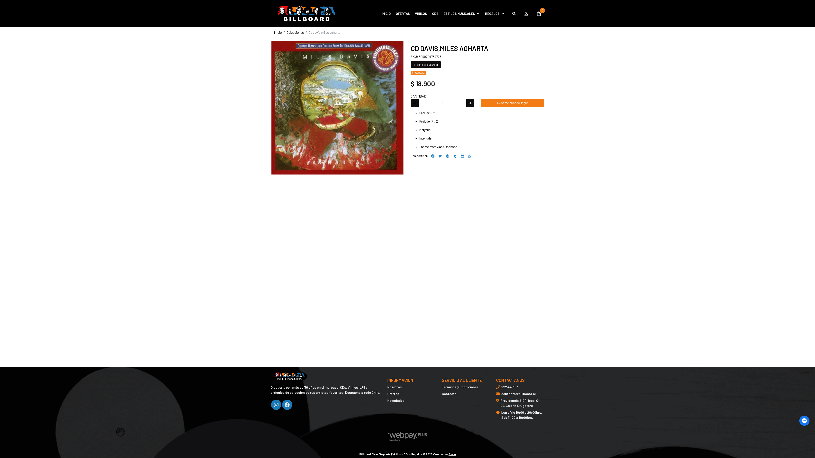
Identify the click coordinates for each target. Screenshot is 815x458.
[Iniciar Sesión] (526, 13)
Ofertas (403, 13)
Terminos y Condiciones (460, 387)
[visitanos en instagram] (276, 405)
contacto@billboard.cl (518, 394)
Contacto (449, 394)
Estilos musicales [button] (459, 13)
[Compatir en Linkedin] (462, 156)
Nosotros (394, 387)
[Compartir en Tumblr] (455, 156)
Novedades (396, 400)
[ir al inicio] (289, 376)
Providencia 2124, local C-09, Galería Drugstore (520, 403)
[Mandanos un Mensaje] (804, 421)
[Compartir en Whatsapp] (470, 156)
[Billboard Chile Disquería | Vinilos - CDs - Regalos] (306, 13)
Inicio (386, 13)
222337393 (509, 387)
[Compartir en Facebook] (432, 156)
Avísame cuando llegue (513, 103)
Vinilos (421, 13)
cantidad (418, 96)
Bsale (452, 454)
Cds (435, 13)
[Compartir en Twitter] (440, 156)
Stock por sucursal (425, 64)
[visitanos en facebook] (287, 405)
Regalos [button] (492, 13)
